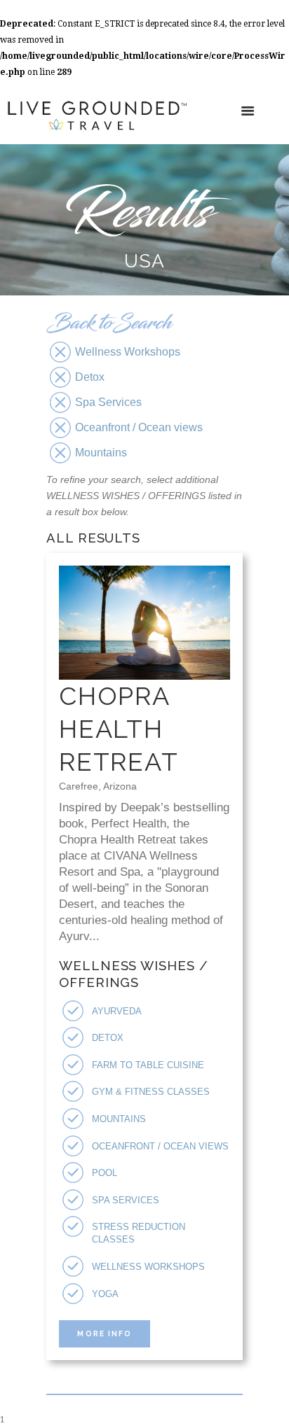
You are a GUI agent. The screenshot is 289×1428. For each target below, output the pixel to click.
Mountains (119, 1119)
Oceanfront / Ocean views (160, 1146)
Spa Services (125, 1200)
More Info (104, 1333)
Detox (107, 1037)
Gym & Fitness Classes (151, 1091)
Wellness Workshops (148, 1266)
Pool (104, 1173)
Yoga (105, 1294)
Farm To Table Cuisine (148, 1065)
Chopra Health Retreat (119, 728)
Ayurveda (117, 1011)
